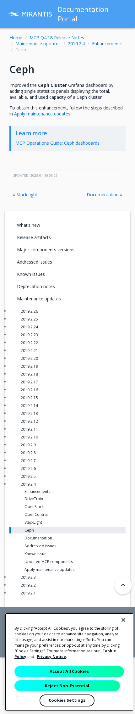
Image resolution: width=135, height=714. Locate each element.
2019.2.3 (28, 577)
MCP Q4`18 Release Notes (57, 38)
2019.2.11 (29, 429)
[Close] (123, 620)
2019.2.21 (29, 350)
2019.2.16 (29, 390)
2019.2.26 (29, 311)
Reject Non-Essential (67, 686)
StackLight (26, 195)
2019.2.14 (29, 405)
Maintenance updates (38, 44)
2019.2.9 (28, 445)
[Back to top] (123, 585)
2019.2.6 (28, 468)
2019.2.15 (29, 397)
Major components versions (45, 250)
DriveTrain (33, 498)
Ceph (29, 530)
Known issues (31, 274)
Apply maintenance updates (49, 569)
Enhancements (107, 44)
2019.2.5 (28, 476)
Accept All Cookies (69, 671)
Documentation (103, 195)
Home (15, 38)
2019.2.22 (29, 342)
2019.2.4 (76, 44)
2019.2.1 (28, 593)
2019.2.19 (29, 366)
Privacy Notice (51, 656)
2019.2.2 (28, 585)
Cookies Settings (67, 700)
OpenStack (34, 506)
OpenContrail (36, 514)
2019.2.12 (29, 421)
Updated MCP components (48, 561)
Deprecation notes (36, 286)
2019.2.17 (29, 382)
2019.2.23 (29, 334)
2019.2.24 (29, 327)
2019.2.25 (29, 319)
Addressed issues (34, 262)
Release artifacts (34, 237)
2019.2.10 (29, 437)
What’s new (28, 225)
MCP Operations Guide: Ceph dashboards (57, 143)
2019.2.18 (29, 374)
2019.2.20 (29, 358)
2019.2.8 (28, 452)
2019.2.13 (29, 413)
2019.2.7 (28, 460)
